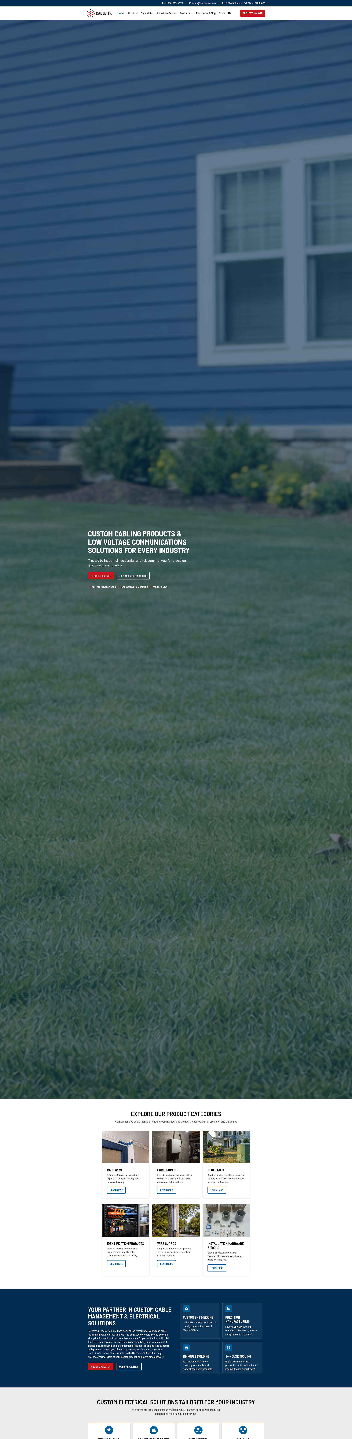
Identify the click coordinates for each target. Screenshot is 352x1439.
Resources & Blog (206, 13)
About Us (133, 13)
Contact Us (225, 13)
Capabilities (147, 13)
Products (185, 13)
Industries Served (166, 13)
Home (120, 13)
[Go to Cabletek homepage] (99, 13)
